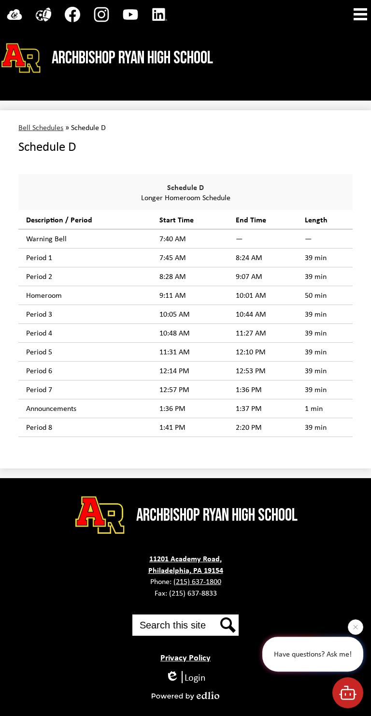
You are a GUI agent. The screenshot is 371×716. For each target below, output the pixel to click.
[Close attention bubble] (355, 626)
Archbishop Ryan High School (132, 58)
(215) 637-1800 (197, 581)
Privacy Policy (185, 657)
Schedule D (185, 187)
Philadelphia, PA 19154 (185, 570)
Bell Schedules (40, 127)
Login (195, 677)
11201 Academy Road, (185, 558)
